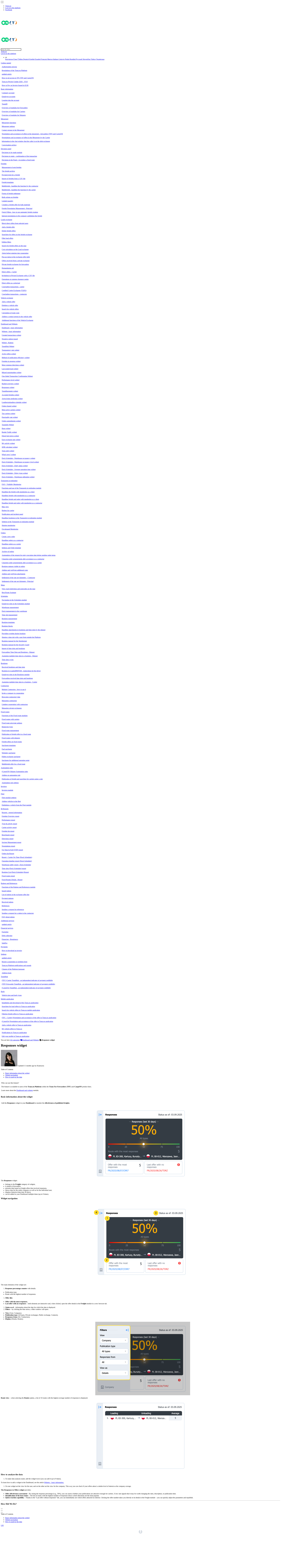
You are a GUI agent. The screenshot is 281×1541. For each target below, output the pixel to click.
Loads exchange (6, 220)
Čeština (20, 59)
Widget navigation (11, 1075)
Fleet (2, 794)
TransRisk (4, 977)
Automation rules (7, 768)
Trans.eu (8, 6)
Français (44, 59)
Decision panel (6, 149)
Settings (3, 954)
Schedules (4, 596)
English (32, 59)
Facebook (8, 10)
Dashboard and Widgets (9, 324)
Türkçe (93, 59)
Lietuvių (62, 59)
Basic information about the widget (17, 1073)
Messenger (4, 119)
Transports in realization (9, 481)
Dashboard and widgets (24, 1090)
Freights (3, 164)
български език (11, 59)
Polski (67, 59)
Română (73, 59)
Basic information (7, 89)
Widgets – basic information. (54, 1482)
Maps (3, 585)
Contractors (5, 686)
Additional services (7, 921)
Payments (4, 947)
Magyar (50, 59)
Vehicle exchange (7, 298)
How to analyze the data (13, 1077)
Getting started (6, 63)
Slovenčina (87, 59)
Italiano (56, 59)
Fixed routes (5, 712)
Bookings (4, 663)
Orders (3, 533)
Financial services (7, 928)
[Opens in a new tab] (140, 1533)
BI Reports (4, 809)
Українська (100, 59)
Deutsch (26, 59)
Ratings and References (9, 883)
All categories (15, 1040)
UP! (2, 1525)
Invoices (4, 786)
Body (3, 991)
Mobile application (7, 999)
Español (38, 59)
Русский (79, 59)
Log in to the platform (12, 8)
